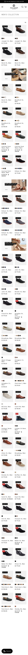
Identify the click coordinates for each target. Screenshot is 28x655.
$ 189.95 (4, 340)
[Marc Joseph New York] (14, 6)
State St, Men (7, 632)
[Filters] (25, 22)
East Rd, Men (19, 497)
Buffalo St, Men (20, 475)
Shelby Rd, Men (20, 609)
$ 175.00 (4, 65)
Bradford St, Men (19, 100)
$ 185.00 (17, 363)
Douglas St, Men (19, 314)
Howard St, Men (20, 519)
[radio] (2, 38)
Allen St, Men (6, 453)
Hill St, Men (6, 519)
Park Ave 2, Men (20, 383)
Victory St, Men (20, 651)
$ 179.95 (4, 43)
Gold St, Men (6, 497)
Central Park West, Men (6, 147)
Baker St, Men (20, 540)
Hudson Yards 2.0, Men (7, 429)
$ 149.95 (17, 653)
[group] (14, 1)
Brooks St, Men (20, 291)
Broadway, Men (7, 338)
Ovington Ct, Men (19, 360)
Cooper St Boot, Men (20, 429)
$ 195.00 (4, 363)
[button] (22, 7)
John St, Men (6, 270)
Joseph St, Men (7, 41)
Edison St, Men (20, 171)
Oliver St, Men (20, 564)
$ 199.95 (17, 103)
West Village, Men (6, 360)
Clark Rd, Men (20, 406)
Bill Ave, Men (6, 406)
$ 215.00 (17, 385)
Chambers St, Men (20, 630)
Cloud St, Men (7, 313)
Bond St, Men (6, 63)
